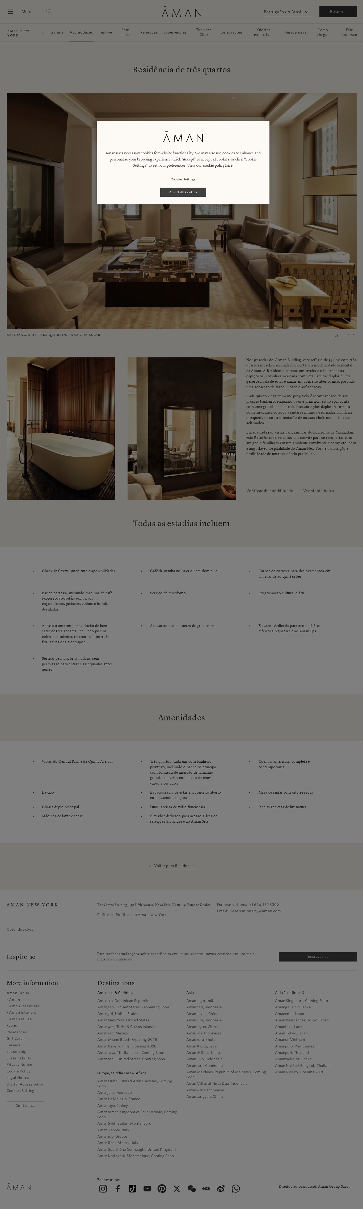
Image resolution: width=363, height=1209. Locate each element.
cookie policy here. (218, 165)
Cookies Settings (183, 179)
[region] (183, 162)
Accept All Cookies (183, 192)
